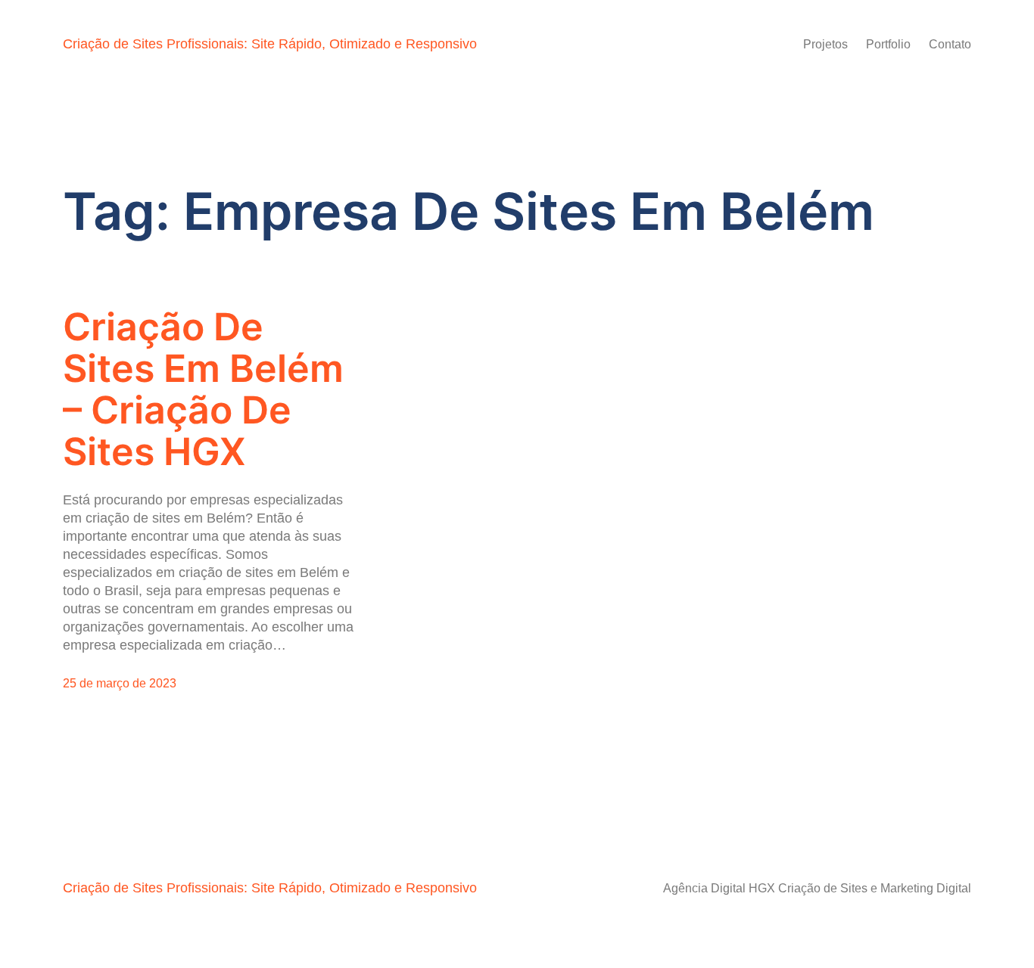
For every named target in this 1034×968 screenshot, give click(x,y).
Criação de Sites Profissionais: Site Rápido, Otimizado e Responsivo (270, 43)
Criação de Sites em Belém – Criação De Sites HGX (203, 389)
